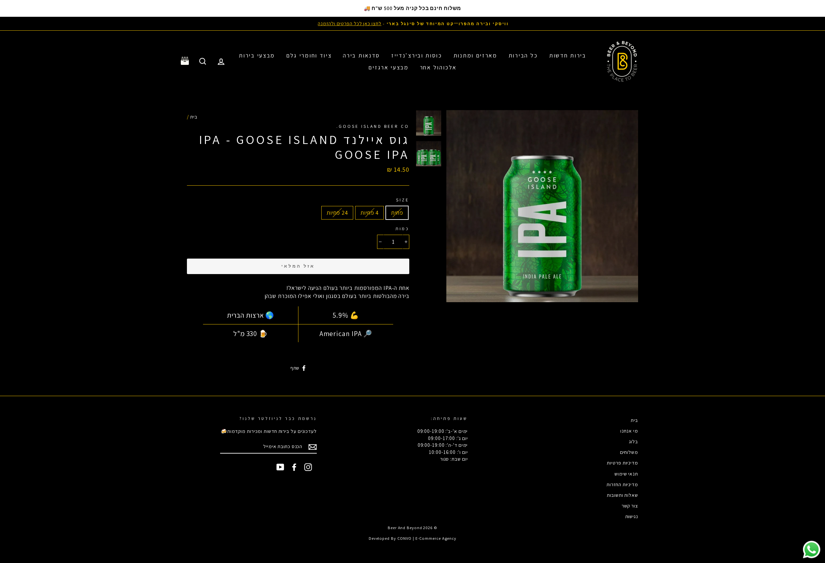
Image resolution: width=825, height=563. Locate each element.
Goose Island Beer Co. (372, 126)
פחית (397, 212)
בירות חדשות (567, 55)
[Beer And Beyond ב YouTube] (280, 467)
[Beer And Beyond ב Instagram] (308, 467)
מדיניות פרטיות (622, 462)
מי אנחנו (629, 430)
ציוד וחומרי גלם (309, 55)
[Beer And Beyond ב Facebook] (294, 467)
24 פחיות (337, 212)
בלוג (633, 441)
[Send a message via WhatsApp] (811, 549)
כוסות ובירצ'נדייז (416, 55)
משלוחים (629, 452)
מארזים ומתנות (475, 55)
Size (402, 200)
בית (194, 116)
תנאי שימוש (626, 473)
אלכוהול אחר (438, 67)
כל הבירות (523, 55)
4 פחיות (369, 212)
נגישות (631, 516)
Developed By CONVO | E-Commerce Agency (412, 538)
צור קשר (630, 505)
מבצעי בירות (257, 55)
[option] (412, 23)
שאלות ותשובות (622, 495)
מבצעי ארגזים (388, 67)
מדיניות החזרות (622, 484)
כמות (402, 228)
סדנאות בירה (361, 55)
